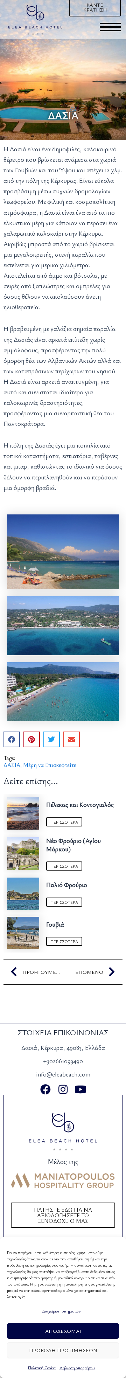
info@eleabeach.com (63, 1074)
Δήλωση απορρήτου (77, 1367)
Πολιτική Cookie (42, 1367)
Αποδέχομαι (63, 1330)
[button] (12, 739)
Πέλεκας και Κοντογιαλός (80, 804)
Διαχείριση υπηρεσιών (61, 1311)
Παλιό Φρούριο (66, 884)
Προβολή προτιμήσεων (63, 1349)
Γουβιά (55, 924)
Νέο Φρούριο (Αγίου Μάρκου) (73, 844)
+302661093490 (63, 1061)
